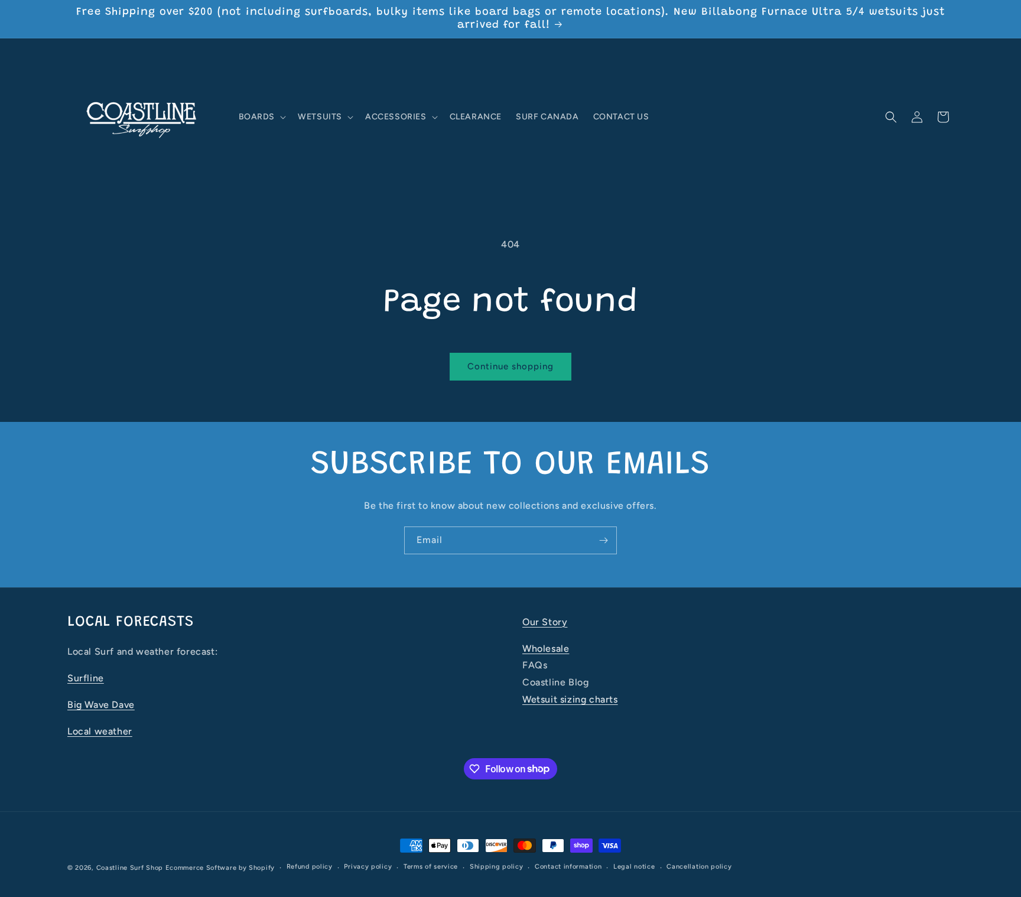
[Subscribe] (603, 540)
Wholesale (545, 648)
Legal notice (634, 866)
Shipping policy (496, 866)
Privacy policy (368, 866)
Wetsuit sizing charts (570, 699)
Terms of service (431, 866)
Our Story (544, 622)
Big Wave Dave (101, 704)
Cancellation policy (698, 866)
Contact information (568, 866)
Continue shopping (510, 366)
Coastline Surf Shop (129, 868)
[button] (261, 117)
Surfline (85, 678)
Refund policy (310, 866)
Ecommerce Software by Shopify (220, 868)
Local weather (99, 731)
